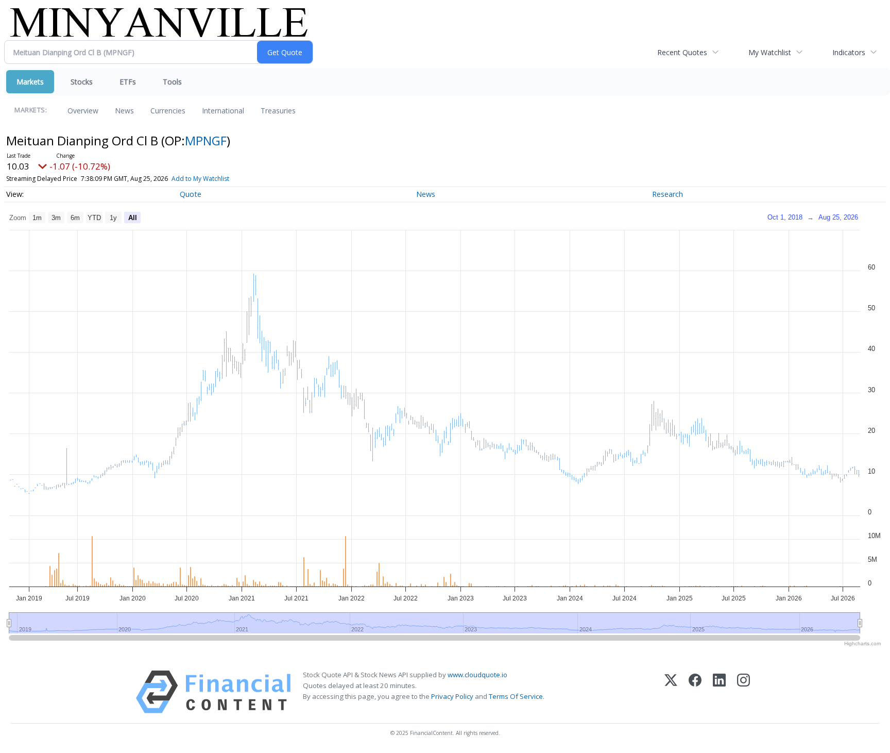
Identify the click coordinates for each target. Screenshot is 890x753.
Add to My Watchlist (200, 178)
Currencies (167, 110)
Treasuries (278, 110)
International (223, 110)
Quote (190, 194)
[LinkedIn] (719, 692)
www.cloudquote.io (477, 674)
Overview (82, 110)
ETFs (127, 82)
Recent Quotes (682, 52)
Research (667, 194)
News (124, 110)
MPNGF (206, 140)
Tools (172, 82)
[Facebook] (695, 692)
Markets (30, 82)
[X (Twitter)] (670, 692)
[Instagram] (743, 692)
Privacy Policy (452, 696)
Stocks (82, 82)
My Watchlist (769, 52)
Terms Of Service (516, 696)
